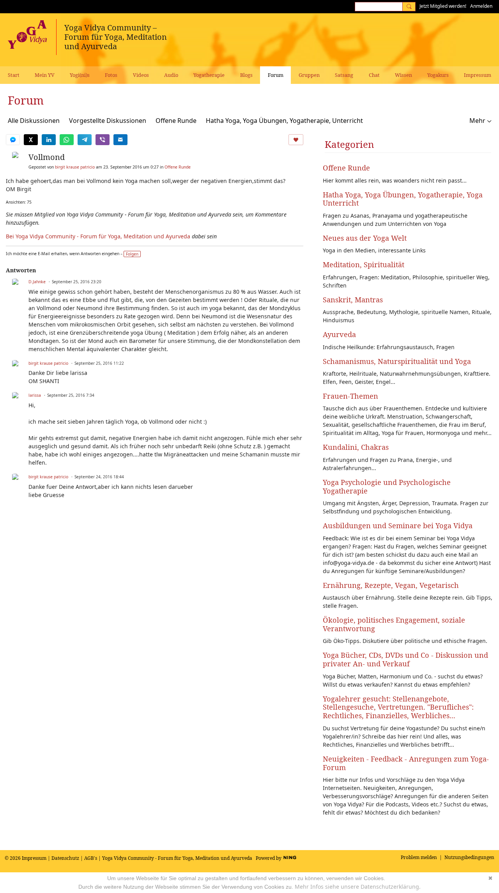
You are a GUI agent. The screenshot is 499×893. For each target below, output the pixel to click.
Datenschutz (65, 858)
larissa (34, 395)
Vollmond (46, 157)
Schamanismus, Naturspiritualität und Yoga (397, 361)
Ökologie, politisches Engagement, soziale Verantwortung (394, 624)
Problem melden (419, 857)
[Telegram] (85, 139)
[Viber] (103, 139)
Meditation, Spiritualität (363, 264)
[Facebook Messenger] (13, 139)
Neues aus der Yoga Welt (365, 238)
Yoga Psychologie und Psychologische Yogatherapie (387, 486)
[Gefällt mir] (295, 139)
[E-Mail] (120, 139)
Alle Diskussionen (34, 120)
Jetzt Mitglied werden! (442, 6)
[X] (31, 139)
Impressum (34, 858)
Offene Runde (176, 120)
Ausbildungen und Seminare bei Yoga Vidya (397, 525)
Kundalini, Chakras (356, 447)
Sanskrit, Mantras (353, 299)
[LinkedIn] (49, 139)
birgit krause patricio (75, 167)
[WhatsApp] (67, 139)
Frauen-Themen (350, 396)
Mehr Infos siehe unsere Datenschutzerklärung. (358, 886)
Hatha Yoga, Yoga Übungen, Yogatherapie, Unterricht (284, 120)
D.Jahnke (37, 281)
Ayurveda (339, 334)
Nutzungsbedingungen (469, 857)
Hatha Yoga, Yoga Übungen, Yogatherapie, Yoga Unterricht (403, 199)
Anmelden (481, 6)
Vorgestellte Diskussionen (107, 120)
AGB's (90, 858)
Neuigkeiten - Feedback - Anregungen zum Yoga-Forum (406, 763)
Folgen (132, 254)
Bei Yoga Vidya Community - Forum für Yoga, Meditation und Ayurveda (98, 236)
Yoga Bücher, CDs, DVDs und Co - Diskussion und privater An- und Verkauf (405, 659)
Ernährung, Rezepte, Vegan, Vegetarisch (391, 585)
